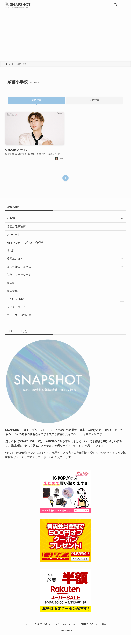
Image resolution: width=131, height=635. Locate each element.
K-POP (11, 218)
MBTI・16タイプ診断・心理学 (25, 242)
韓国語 (11, 283)
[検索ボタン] (116, 5)
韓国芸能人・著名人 (19, 266)
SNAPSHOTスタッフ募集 (93, 624)
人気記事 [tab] (94, 100)
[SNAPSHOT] (18, 5)
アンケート (13, 234)
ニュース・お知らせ (19, 315)
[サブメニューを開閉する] (122, 218)
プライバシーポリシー (66, 624)
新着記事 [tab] (36, 100)
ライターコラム (16, 307)
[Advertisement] (65, 36)
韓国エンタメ (15, 258)
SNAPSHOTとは (43, 624)
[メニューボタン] (126, 5)
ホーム (28, 624)
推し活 (11, 250)
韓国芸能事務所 (16, 226)
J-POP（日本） (16, 299)
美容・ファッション (19, 274)
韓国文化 (12, 291)
